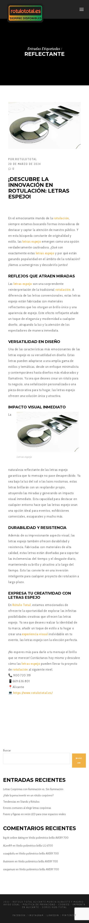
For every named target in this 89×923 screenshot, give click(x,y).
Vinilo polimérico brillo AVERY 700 (49, 837)
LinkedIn (53, 915)
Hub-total (59, 907)
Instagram (36, 915)
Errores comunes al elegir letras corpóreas (27, 808)
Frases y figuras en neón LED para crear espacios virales (34, 814)
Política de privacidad (39, 904)
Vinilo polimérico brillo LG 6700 (34, 845)
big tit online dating (14, 837)
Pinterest (69, 915)
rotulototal (26, 159)
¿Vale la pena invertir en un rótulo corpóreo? (28, 795)
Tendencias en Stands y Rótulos (21, 801)
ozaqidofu (9, 853)
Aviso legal (12, 904)
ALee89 (7, 845)
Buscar (7, 750)
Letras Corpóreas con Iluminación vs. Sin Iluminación (33, 789)
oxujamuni (9, 869)
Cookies (64, 904)
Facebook (19, 915)
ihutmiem (8, 861)
